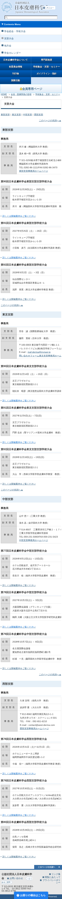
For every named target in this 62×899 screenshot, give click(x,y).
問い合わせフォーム (29, 355)
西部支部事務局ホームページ (34, 728)
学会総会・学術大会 (15, 31)
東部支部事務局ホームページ (33, 171)
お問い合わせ (16, 878)
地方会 (7, 45)
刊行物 (15, 73)
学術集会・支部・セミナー (46, 67)
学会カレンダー (12, 52)
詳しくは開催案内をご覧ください (19, 585)
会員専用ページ (32, 88)
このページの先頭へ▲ (50, 120)
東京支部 (16, 114)
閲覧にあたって (52, 877)
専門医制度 (46, 60)
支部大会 (9, 38)
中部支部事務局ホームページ (33, 540)
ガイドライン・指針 (47, 73)
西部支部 (38, 114)
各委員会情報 (15, 67)
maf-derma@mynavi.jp (39, 352)
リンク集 (56, 874)
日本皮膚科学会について (15, 60)
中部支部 (27, 114)
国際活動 (15, 80)
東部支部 (5, 114)
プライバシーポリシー (51, 881)
